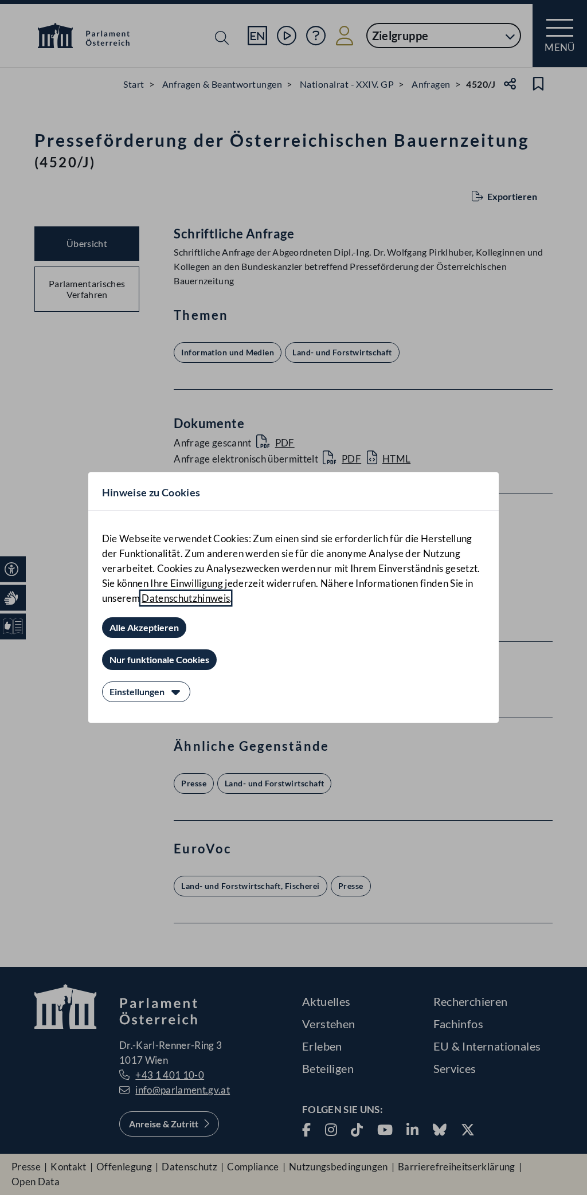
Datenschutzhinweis (186, 598)
